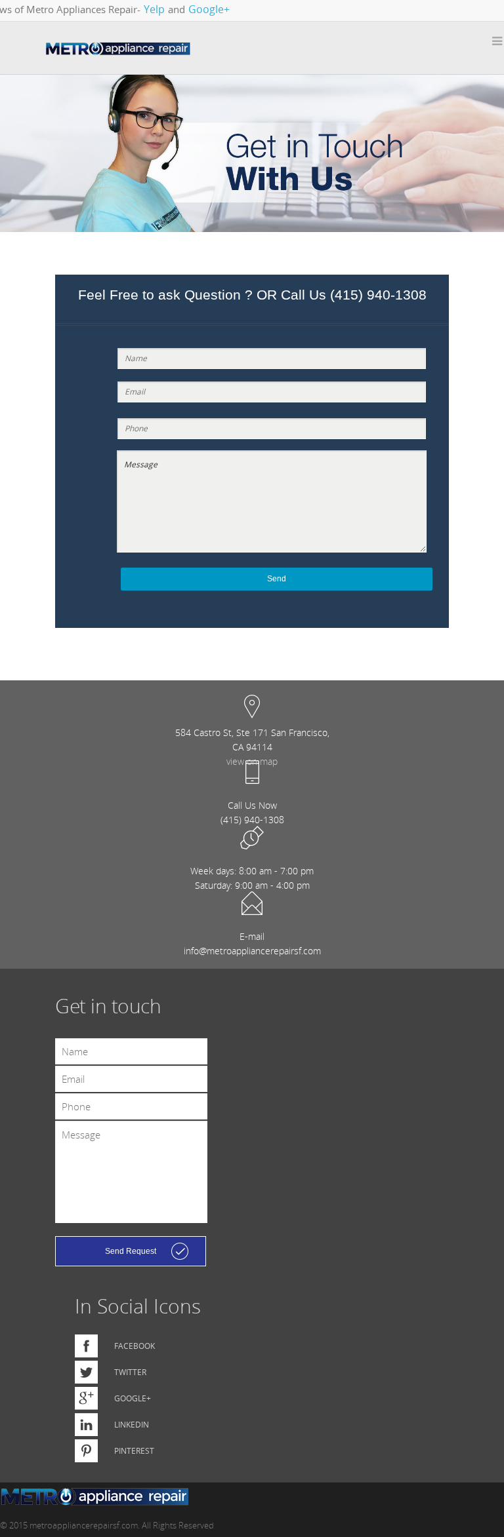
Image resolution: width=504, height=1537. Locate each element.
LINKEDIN (131, 1424)
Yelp (154, 9)
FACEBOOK (134, 1346)
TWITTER (130, 1372)
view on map (252, 761)
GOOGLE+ (132, 1398)
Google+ (209, 9)
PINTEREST (134, 1450)
